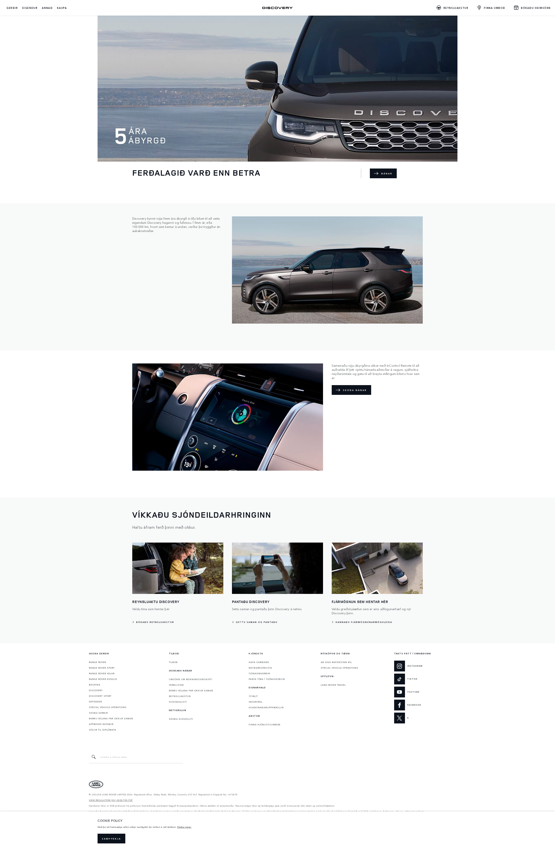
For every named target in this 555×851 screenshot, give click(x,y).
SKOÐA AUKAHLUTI (181, 718)
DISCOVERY (96, 690)
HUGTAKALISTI (178, 701)
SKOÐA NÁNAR (355, 390)
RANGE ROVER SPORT (102, 667)
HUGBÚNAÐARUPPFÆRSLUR (266, 707)
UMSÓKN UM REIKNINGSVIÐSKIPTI (190, 679)
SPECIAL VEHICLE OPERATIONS (108, 707)
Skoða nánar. (184, 826)
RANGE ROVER (97, 662)
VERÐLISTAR (176, 684)
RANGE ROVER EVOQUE (103, 679)
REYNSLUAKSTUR (180, 696)
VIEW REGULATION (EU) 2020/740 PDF (111, 800)
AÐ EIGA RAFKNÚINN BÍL (336, 662)
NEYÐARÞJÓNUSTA (260, 667)
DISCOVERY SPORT (100, 695)
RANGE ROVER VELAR (101, 673)
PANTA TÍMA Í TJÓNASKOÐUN (267, 679)
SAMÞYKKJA (111, 838)
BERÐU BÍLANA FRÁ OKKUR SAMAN (111, 718)
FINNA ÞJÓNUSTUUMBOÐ (265, 724)
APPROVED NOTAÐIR (101, 724)
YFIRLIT (253, 696)
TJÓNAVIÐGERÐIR (259, 673)
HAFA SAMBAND (259, 662)
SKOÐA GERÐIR (98, 712)
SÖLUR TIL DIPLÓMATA (102, 729)
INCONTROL (256, 701)
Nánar (386, 173)
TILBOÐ (173, 662)
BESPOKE (94, 684)
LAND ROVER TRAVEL (333, 684)
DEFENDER (95, 701)
